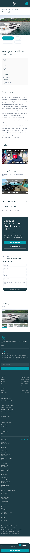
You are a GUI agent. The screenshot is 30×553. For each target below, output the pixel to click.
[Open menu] (3, 3)
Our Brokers (4, 426)
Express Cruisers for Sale (7, 409)
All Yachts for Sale (5, 416)
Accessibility (11, 531)
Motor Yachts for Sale (6, 403)
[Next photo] (26, 316)
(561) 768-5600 (8, 261)
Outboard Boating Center (7, 479)
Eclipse (3, 383)
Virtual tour (18, 42)
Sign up (15, 368)
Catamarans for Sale (6, 411)
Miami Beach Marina (6, 469)
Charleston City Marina (6, 512)
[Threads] (14, 525)
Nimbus (3, 388)
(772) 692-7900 (4, 504)
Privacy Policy (4, 527)
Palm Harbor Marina (5, 485)
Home (3, 9)
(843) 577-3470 (4, 514)
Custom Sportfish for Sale (7, 400)
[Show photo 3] (17, 325)
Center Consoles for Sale (7, 405)
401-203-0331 (4, 520)
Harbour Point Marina (6, 452)
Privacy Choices (12, 527)
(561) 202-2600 (5, 345)
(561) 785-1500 (25, 388)
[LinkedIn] (9, 525)
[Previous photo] (4, 316)
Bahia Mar (3, 442)
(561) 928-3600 (25, 392)
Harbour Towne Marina (6, 458)
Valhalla (3, 381)
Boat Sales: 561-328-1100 (6, 482)
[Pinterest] (16, 525)
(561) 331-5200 (25, 377)
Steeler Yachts (4, 392)
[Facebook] (1, 525)
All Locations (25, 439)
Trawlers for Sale (5, 414)
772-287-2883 (4, 509)
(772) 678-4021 (4, 493)
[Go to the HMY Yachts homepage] (15, 4)
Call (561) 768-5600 (15, 246)
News (2, 433)
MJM (2, 390)
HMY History (4, 424)
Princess (3, 379)
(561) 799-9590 (4, 455)
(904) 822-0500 (4, 466)
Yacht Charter (4, 431)
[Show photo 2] (10, 325)
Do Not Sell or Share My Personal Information (11, 529)
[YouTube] (4, 525)
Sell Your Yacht (4, 429)
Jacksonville (4, 463)
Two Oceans (4, 386)
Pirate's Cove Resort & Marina (8, 490)
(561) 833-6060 (4, 488)
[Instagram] (7, 525)
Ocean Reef (4, 474)
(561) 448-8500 (25, 383)
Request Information (7, 38)
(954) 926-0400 (4, 461)
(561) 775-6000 (4, 498)
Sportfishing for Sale (6, 398)
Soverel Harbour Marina (6, 496)
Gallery (17, 38)
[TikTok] (11, 525)
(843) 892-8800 (25, 381)
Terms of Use (4, 531)
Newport (3, 517)
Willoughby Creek (5, 506)
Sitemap (17, 531)
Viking (2, 377)
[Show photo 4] (23, 325)
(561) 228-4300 (25, 386)
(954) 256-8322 (4, 444)
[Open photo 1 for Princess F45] (15, 316)
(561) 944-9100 (25, 390)
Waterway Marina (5, 501)
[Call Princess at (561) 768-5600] (26, 3)
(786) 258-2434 (4, 477)
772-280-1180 (4, 450)
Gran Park (3, 447)
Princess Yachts (11, 9)
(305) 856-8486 (4, 471)
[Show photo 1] (4, 325)
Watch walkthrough (7, 42)
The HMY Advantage (6, 422)
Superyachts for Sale (6, 407)
